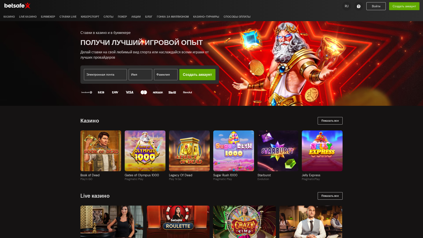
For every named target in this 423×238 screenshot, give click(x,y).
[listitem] (9, 16)
